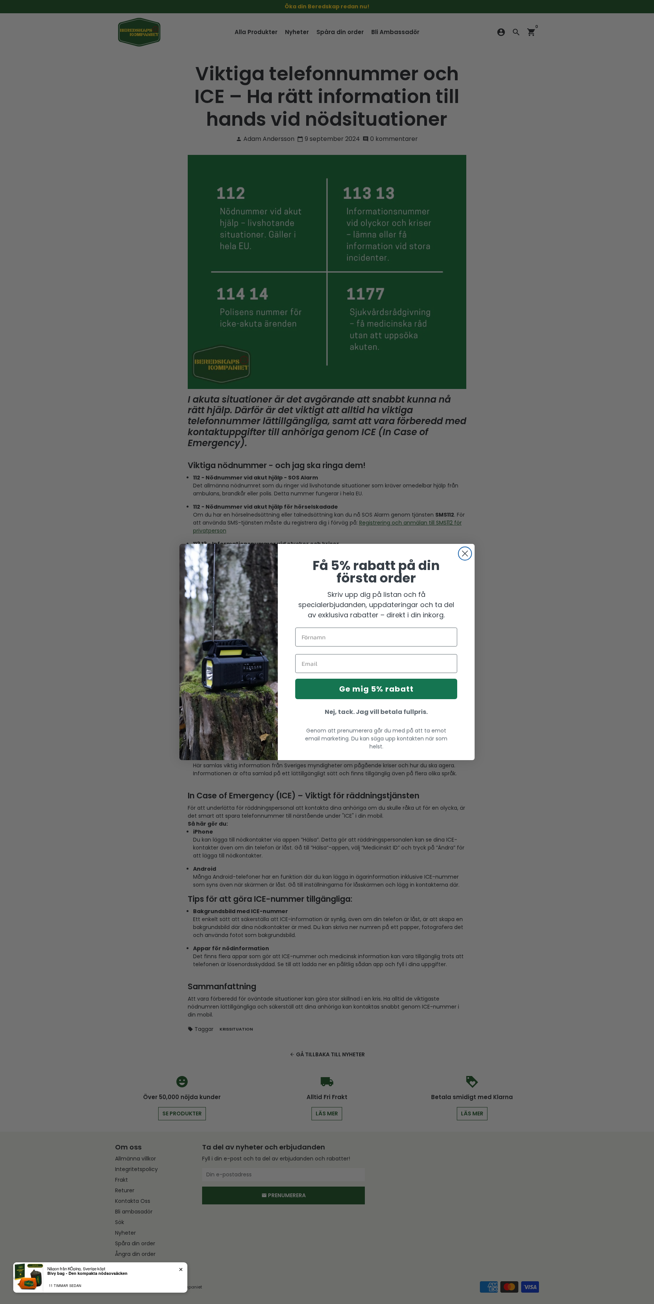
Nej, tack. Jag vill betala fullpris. (376, 711)
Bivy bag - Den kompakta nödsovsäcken (87, 1273)
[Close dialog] (465, 553)
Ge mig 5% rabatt (376, 689)
